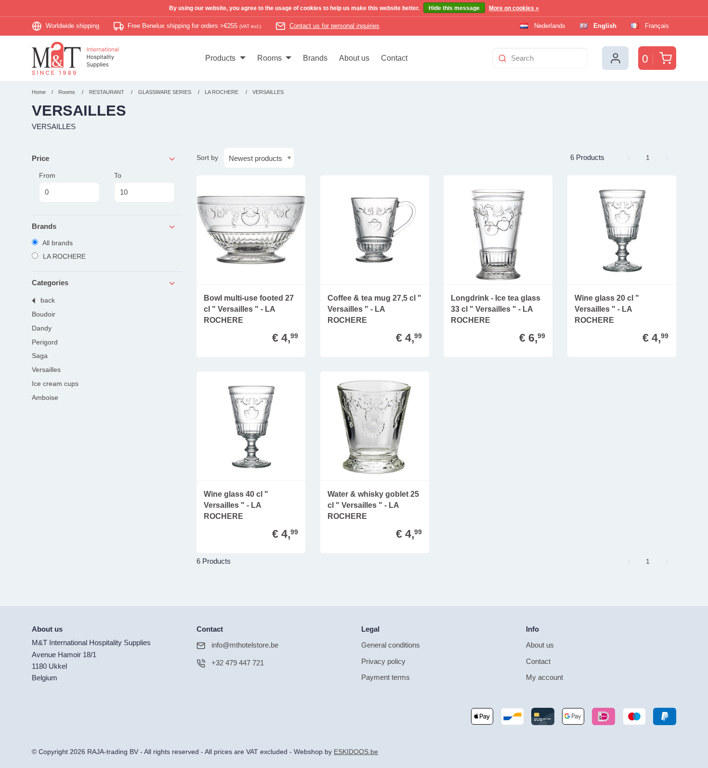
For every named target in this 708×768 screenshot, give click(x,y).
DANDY (42, 328)
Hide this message (454, 8)
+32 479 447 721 (237, 663)
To (117, 175)
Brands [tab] (44, 226)
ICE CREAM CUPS (55, 383)
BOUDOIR (43, 314)
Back (47, 300)
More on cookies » (514, 8)
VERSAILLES (268, 92)
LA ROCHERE (221, 92)
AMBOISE (45, 397)
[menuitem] (225, 58)
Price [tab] (40, 158)
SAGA (40, 355)
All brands (57, 243)
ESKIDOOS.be (356, 751)
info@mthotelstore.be (244, 645)
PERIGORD (45, 342)
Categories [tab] (50, 282)
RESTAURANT (106, 92)
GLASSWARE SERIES (165, 92)
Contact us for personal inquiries (334, 25)
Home (39, 92)
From (47, 175)
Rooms (66, 92)
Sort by (207, 157)
